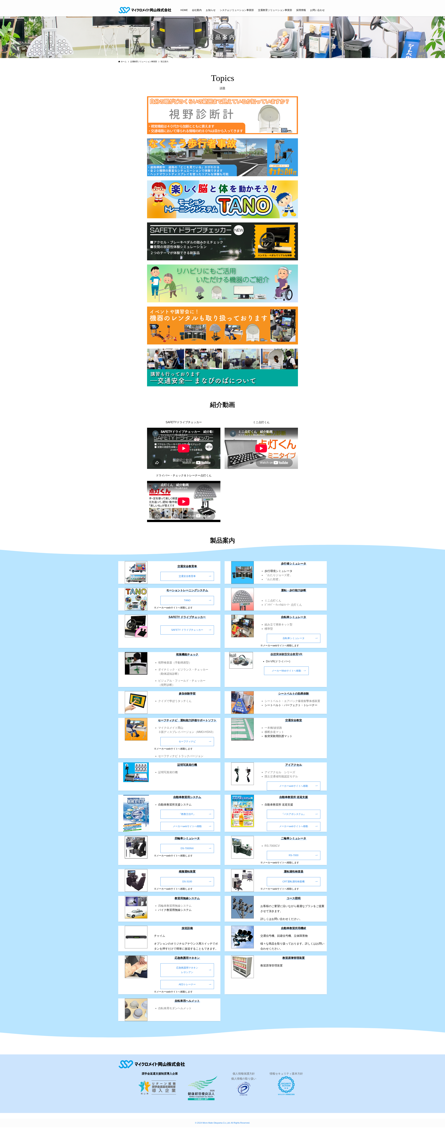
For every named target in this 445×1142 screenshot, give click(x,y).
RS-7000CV (272, 845)
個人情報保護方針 (244, 1073)
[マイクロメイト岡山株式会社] (144, 10)
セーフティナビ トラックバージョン (180, 756)
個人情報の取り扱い (243, 1078)
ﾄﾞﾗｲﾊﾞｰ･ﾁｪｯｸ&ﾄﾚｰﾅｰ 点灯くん (283, 604)
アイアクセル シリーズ (280, 772)
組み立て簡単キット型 (278, 624)
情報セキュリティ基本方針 (286, 1073)
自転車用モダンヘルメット (175, 1008)
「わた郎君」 (273, 579)
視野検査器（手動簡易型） (175, 662)
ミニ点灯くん (273, 600)
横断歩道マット (274, 731)
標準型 (269, 628)
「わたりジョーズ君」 (278, 575)
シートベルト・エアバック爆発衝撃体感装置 (292, 701)
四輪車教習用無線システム (175, 905)
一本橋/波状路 (273, 727)
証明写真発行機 (168, 772)
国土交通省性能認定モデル (281, 776)
